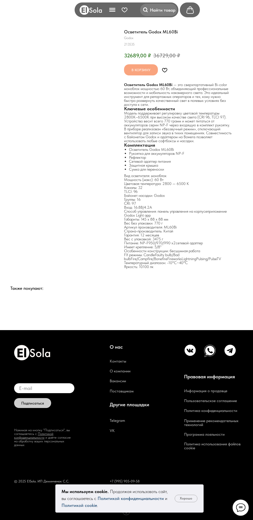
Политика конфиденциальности (210, 410)
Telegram (117, 420)
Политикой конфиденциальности (131, 498)
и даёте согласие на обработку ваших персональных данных (42, 441)
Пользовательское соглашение (210, 400)
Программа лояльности (204, 434)
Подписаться (32, 403)
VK (112, 430)
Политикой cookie (79, 505)
